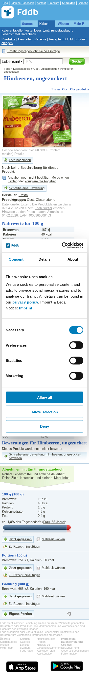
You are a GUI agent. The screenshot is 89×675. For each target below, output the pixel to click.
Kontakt (41, 2)
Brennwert (11, 230)
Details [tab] (45, 259)
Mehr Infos (61, 478)
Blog (5, 2)
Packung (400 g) (15, 584)
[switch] (76, 345)
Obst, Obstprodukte (45, 68)
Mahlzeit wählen (53, 539)
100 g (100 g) (13, 494)
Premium (53, 2)
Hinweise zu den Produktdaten (23, 212)
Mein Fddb (6, 647)
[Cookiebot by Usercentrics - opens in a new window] (62, 245)
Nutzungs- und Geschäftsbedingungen (75, 649)
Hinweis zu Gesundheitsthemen (49, 646)
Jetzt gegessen (20, 539)
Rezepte (40, 39)
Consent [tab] (16, 259)
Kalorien (25, 638)
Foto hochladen (20, 160)
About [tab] (72, 259)
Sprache (83, 2)
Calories (25, 641)
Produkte (8, 39)
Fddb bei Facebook (22, 2)
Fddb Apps (26, 650)
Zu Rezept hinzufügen (24, 546)
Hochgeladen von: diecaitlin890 (24, 150)
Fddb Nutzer (43, 208)
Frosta (56, 89)
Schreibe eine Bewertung (26, 188)
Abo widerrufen (46, 650)
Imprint (25, 308)
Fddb (7, 68)
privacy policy (25, 302)
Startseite (29, 24)
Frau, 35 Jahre (53, 522)
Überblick (5, 638)
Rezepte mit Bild (61, 39)
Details (19, 154)
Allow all (44, 397)
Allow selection (44, 412)
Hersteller (25, 39)
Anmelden (68, 2)
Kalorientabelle (50, 24)
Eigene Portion (20, 614)
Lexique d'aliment (25, 646)
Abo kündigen (45, 653)
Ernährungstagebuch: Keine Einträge (33, 51)
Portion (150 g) (14, 555)
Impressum (68, 638)
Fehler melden (69, 653)
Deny (44, 426)
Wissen (63, 24)
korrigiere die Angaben (40, 181)
